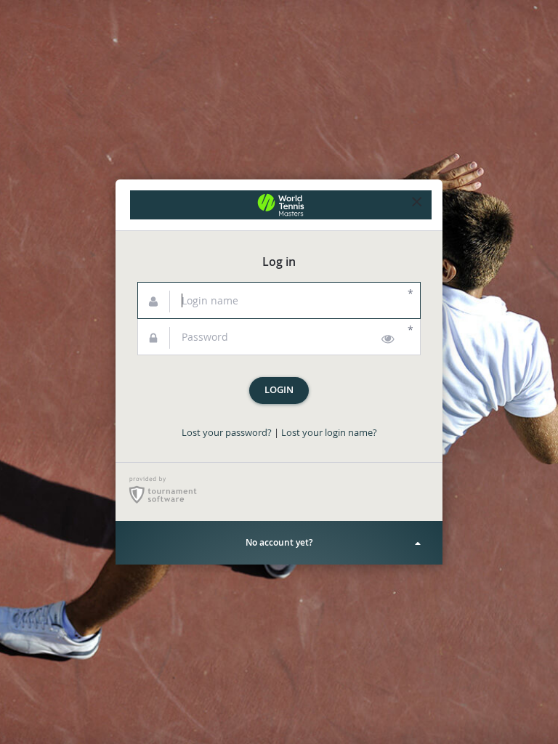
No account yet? (279, 542)
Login (279, 390)
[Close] (417, 205)
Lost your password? (227, 432)
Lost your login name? (329, 432)
